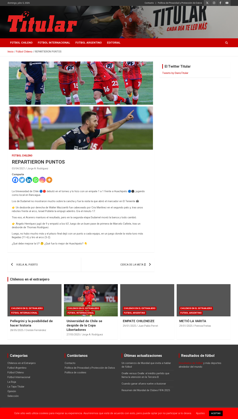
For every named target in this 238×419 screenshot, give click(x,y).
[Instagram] (42, 180)
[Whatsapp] (36, 180)
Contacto (149, 3)
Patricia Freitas (203, 325)
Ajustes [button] (200, 413)
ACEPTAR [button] (216, 413)
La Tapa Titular (15, 386)
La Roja (11, 381)
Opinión (11, 391)
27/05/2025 (73, 334)
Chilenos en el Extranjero (27, 308)
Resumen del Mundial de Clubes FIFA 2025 (146, 390)
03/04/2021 (18, 168)
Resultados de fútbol (191, 363)
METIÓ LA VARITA (192, 321)
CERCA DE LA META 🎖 (133, 264)
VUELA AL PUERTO (27, 264)
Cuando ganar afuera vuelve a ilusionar (144, 383)
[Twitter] (22, 180)
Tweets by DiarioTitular (175, 73)
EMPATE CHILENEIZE (139, 321)
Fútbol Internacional (54, 42)
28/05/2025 (16, 330)
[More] (49, 180)
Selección (13, 396)
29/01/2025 (129, 325)
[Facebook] (15, 180)
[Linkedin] (29, 180)
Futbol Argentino (88, 42)
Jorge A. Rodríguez (37, 168)
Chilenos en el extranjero (29, 279)
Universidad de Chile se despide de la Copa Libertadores (84, 325)
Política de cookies (75, 372)
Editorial (114, 42)
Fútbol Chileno (21, 42)
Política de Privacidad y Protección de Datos (180, 3)
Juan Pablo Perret (148, 325)
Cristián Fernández (35, 330)
